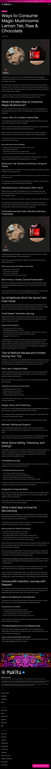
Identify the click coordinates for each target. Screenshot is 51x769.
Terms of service (6, 758)
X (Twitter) (4, 749)
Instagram (4, 746)
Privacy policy (5, 755)
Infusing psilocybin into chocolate (11, 254)
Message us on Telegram (32, 1)
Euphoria (4, 710)
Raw (2, 726)
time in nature (30, 539)
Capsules (5, 336)
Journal (3, 740)
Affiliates (4, 765)
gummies (12, 330)
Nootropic (4, 716)
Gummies (3, 696)
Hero (2, 713)
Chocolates (6, 330)
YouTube (3, 752)
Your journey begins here (8, 641)
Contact (3, 737)
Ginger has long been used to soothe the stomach (29, 408)
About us (4, 734)
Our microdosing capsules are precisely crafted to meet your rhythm (21, 558)
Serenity (4, 719)
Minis (2, 702)
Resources (4, 743)
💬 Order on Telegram (41, 766)
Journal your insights (8, 389)
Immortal (4, 722)
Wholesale (4, 762)
